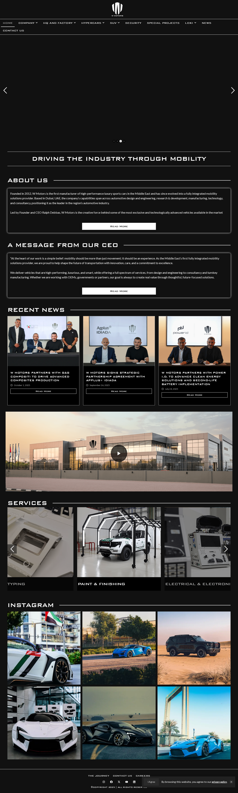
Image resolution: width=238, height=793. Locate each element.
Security (133, 23)
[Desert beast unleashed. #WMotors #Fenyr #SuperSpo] (118, 722)
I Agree (151, 781)
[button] (231, 782)
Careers (143, 775)
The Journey (98, 775)
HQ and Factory (58, 23)
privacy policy (219, 781)
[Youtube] (126, 781)
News (206, 23)
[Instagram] (103, 781)
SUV (113, 23)
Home (8, 23)
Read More (119, 226)
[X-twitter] (119, 781)
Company (26, 23)
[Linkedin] (134, 781)
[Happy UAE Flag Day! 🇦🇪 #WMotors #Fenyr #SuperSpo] (44, 647)
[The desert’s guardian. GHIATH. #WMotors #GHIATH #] (194, 647)
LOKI (189, 23)
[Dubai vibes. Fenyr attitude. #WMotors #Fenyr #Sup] (194, 722)
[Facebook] (111, 781)
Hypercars (91, 23)
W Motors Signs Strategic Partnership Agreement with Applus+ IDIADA (115, 376)
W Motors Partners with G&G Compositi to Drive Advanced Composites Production (39, 376)
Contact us (13, 30)
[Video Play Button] (119, 453)
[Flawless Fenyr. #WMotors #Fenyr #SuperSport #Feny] (44, 722)
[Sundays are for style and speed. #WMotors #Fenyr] (118, 647)
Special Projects (163, 23)
